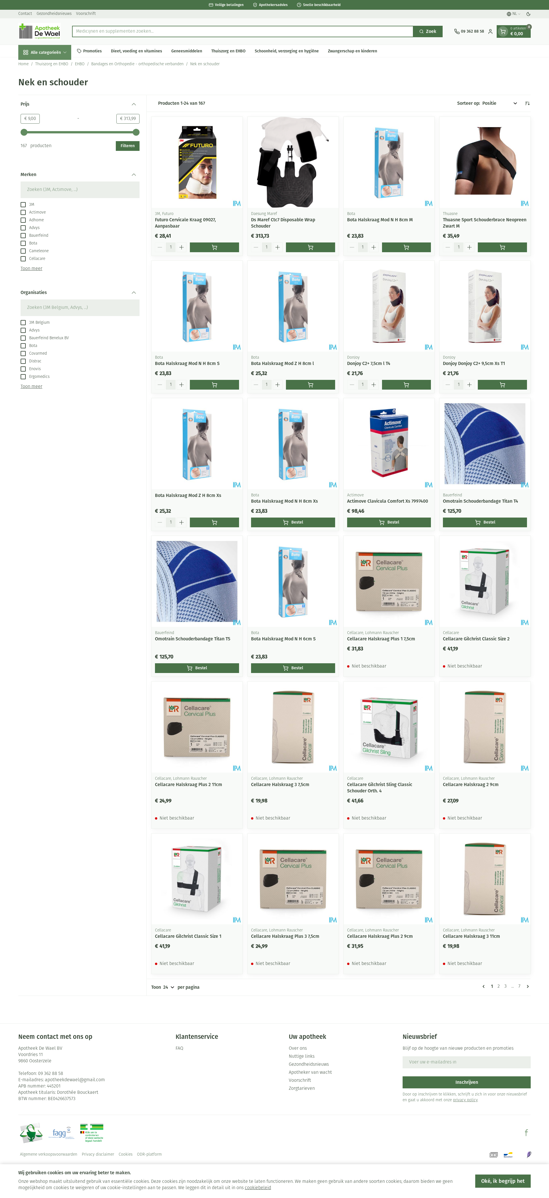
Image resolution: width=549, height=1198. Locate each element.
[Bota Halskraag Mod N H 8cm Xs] (293, 443)
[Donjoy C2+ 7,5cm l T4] (389, 306)
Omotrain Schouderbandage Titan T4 (480, 501)
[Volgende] (527, 986)
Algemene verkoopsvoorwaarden (48, 1154)
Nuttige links (302, 1056)
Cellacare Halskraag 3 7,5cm (280, 784)
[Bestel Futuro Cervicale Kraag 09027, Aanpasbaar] (214, 247)
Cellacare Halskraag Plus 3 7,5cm (285, 936)
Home (23, 64)
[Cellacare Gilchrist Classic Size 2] (484, 581)
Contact (25, 14)
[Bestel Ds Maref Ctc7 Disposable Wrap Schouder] (310, 247)
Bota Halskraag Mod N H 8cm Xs (284, 501)
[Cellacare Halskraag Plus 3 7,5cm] (293, 879)
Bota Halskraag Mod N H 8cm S (187, 363)
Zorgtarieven (302, 1088)
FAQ (179, 1048)
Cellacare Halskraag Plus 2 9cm (380, 936)
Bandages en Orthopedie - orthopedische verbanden (137, 64)
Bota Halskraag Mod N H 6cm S (283, 639)
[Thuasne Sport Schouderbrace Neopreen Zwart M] (484, 162)
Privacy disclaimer (98, 1154)
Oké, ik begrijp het (503, 1181)
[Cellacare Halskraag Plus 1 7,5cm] (389, 581)
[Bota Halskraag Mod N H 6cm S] (293, 581)
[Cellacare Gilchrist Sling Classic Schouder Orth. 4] (389, 727)
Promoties (92, 50)
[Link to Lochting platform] (529, 1154)
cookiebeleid (258, 1188)
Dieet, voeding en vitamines (136, 50)
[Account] (490, 31)
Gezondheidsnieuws (54, 14)
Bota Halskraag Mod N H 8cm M (380, 219)
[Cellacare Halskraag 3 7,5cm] (293, 727)
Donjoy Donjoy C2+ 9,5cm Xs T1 (474, 363)
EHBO (80, 64)
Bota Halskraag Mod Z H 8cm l (282, 363)
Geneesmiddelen (186, 50)
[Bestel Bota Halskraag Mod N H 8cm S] (214, 385)
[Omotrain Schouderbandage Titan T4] (484, 443)
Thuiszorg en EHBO (228, 50)
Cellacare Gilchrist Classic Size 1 (188, 936)
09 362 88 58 (50, 1073)
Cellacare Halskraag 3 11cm (471, 936)
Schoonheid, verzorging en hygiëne (287, 50)
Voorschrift (86, 14)
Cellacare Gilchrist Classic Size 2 (476, 639)
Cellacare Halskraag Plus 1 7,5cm (381, 639)
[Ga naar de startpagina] (39, 31)
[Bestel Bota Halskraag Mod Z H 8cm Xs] (214, 522)
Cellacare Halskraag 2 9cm (471, 784)
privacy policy (465, 1100)
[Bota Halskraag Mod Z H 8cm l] (293, 306)
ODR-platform (149, 1154)
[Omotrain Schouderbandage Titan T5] (197, 581)
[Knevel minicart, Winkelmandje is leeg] (503, 31)
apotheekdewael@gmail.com (75, 1080)
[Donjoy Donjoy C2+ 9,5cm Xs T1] (484, 306)
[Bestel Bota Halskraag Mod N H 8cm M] (406, 247)
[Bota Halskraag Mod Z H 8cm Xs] (197, 443)
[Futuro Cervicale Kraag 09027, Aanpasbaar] (197, 162)
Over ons (298, 1048)
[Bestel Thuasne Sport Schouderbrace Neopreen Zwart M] (502, 247)
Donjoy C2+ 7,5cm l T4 (368, 363)
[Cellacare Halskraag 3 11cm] (484, 879)
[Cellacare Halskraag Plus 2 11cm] (197, 727)
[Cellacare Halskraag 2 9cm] (484, 727)
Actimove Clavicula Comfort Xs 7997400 (387, 501)
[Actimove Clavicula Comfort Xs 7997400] (389, 443)
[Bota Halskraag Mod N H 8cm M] (389, 162)
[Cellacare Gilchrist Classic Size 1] (197, 879)
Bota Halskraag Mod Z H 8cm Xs (188, 495)
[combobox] (242, 31)
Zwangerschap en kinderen (352, 50)
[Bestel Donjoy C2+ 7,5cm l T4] (406, 385)
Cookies (125, 1154)
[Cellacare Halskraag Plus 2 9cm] (389, 879)
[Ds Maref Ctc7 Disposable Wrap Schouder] (293, 162)
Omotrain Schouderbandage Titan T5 (192, 639)
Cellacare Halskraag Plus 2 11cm (188, 784)
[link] (485, 986)
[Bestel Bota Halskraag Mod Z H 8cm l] (310, 385)
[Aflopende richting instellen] (527, 103)
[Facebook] (526, 1132)
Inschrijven (466, 1082)
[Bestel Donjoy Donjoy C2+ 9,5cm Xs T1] (502, 385)
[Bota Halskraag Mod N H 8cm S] (197, 306)
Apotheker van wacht (310, 1072)
